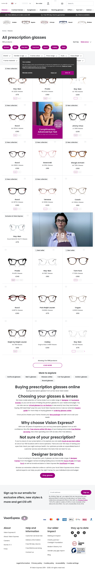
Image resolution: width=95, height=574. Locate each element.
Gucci (66, 461)
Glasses (4, 10)
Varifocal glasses (13, 377)
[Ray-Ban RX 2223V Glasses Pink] (15, 98)
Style (62, 56)
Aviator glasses (81, 377)
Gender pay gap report (56, 551)
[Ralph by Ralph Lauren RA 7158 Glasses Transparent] (19, 351)
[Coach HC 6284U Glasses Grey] (75, 209)
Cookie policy (49, 563)
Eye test (79, 10)
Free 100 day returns (33, 544)
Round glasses (47, 381)
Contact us (30, 552)
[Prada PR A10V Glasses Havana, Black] (17, 280)
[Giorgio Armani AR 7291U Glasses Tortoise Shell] (75, 172)
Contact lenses (17, 10)
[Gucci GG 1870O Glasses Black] (15, 209)
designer (65, 400)
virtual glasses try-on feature (40, 405)
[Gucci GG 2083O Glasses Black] (19, 172)
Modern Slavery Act (55, 547)
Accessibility (60, 563)
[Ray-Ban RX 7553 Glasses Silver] (75, 98)
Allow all (67, 73)
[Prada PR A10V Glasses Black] (13, 280)
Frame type (76, 60)
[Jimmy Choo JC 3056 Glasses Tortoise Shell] (80, 135)
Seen (72, 463)
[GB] (14, 3)
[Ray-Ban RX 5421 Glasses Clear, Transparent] (73, 351)
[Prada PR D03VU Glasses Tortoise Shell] (45, 98)
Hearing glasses (57, 10)
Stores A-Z (8, 545)
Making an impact (54, 536)
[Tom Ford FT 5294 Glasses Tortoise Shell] (80, 280)
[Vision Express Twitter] (78, 532)
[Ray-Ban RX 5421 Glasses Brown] (81, 351)
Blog (49, 555)
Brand (5, 56)
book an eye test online (71, 441)
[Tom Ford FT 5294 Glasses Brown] (75, 280)
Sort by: (76, 42)
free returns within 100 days (40, 429)
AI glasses (43, 10)
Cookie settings (73, 563)
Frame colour (35, 56)
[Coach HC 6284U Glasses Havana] (80, 209)
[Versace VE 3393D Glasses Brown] (45, 209)
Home (4, 31)
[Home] (4, 3)
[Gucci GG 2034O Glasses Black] (19, 135)
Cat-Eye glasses (64, 377)
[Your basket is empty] (62, 3)
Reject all (53, 73)
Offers (69, 10)
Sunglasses (31, 10)
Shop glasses (47, 475)
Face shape (75, 56)
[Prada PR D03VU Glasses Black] (49, 98)
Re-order (39, 3)
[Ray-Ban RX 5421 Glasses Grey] (78, 351)
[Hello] (26, 3)
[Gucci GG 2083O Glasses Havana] (15, 172)
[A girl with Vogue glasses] (62, 229)
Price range (50, 56)
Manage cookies (27, 72)
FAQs (6, 549)
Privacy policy (36, 563)
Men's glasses (31, 377)
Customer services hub (34, 536)
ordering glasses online (62, 410)
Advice (89, 10)
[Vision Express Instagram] (84, 532)
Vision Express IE (9, 532)
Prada (71, 461)
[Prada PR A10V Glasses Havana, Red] (21, 280)
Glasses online (46, 377)
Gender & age (19, 56)
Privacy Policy (82, 500)
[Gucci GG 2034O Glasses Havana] (15, 135)
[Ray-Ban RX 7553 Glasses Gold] (80, 98)
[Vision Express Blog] (75, 535)
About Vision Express (11, 536)
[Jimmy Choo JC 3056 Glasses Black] (75, 135)
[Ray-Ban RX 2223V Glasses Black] (19, 98)
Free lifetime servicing (34, 548)
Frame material (9, 60)
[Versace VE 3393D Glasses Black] (49, 209)
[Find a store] (48, 3)
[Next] (84, 351)
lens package (55, 415)
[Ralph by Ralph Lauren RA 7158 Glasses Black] (15, 351)
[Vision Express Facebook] (72, 532)
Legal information (23, 563)
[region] (48, 67)
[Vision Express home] (18, 518)
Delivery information (33, 540)
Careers (7, 541)
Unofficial (63, 463)
